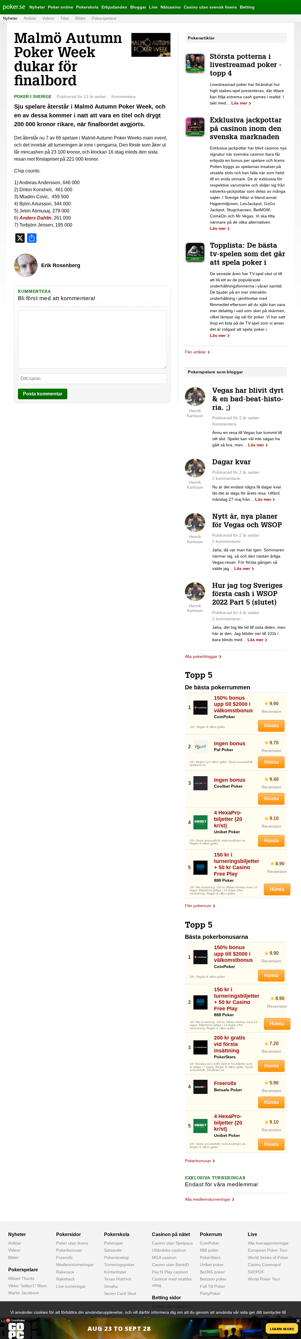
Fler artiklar (195, 352)
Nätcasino (170, 7)
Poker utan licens (72, 1243)
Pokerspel (113, 1243)
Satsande (113, 1250)
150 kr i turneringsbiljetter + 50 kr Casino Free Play (236, 864)
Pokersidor (68, 1234)
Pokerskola (87, 7)
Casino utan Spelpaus (172, 1243)
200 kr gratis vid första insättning (229, 1044)
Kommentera (123, 96)
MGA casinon (164, 1257)
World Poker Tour (264, 1279)
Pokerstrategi (116, 1257)
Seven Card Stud (120, 1293)
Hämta (271, 725)
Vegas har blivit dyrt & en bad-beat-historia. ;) (248, 400)
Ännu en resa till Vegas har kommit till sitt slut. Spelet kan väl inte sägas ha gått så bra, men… (247, 438)
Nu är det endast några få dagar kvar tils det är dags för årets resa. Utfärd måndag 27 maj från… (246, 493)
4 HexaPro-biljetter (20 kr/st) (228, 819)
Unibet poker (212, 1264)
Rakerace (65, 1272)
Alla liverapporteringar (268, 1243)
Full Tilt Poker (212, 1286)
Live (153, 7)
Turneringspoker (119, 1264)
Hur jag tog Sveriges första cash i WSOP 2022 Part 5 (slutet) (247, 595)
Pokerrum (211, 1234)
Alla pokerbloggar (201, 656)
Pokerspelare (104, 18)
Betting (247, 7)
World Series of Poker (268, 1257)
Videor (48, 18)
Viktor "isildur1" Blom (27, 1285)
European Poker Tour (267, 1250)
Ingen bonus (229, 743)
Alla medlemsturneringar (207, 1199)
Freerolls (225, 1083)
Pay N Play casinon (170, 1272)
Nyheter (37, 7)
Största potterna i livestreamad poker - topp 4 (246, 66)
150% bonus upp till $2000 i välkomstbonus (233, 704)
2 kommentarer (226, 478)
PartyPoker (210, 1293)
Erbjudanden (114, 7)
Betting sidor (166, 1297)
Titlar (64, 18)
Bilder (80, 18)
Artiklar (30, 18)
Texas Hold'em (117, 1279)
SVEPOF (256, 1272)
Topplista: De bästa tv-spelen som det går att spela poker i (247, 255)
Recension (271, 711)
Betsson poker (213, 1279)
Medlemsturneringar (75, 1264)
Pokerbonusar (198, 1160)
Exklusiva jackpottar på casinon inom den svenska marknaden (246, 129)
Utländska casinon (169, 1250)
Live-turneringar (71, 1286)
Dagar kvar (231, 462)
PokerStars (210, 1257)
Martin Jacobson (23, 1292)
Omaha (111, 1286)
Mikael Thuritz (21, 1278)
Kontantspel (115, 1272)
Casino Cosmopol (264, 1264)
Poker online (60, 7)
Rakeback (65, 1279)
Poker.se (10, 7)
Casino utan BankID (170, 1264)
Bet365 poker (212, 1272)
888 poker (209, 1250)
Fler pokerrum (198, 905)
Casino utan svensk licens (210, 7)
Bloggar (138, 7)
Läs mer (239, 103)
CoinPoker (209, 1243)
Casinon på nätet (171, 1234)
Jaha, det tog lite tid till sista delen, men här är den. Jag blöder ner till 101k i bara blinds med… (248, 633)
